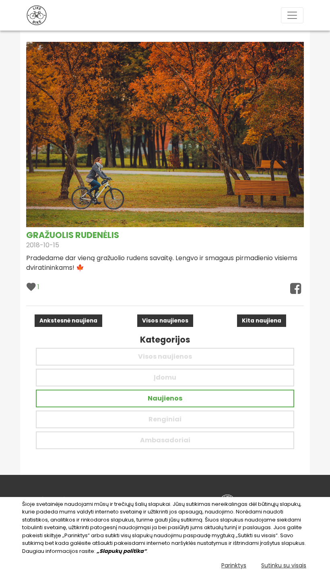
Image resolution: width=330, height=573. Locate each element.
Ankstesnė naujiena (68, 320)
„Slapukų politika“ (121, 551)
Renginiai (165, 419)
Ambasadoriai (165, 440)
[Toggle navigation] (292, 15)
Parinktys (233, 565)
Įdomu (165, 377)
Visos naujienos (165, 320)
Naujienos (165, 398)
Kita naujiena (261, 320)
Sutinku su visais (283, 565)
